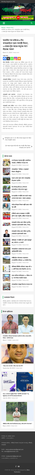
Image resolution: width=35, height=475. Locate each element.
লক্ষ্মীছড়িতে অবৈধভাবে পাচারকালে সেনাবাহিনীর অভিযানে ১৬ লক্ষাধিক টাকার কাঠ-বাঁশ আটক (22, 260)
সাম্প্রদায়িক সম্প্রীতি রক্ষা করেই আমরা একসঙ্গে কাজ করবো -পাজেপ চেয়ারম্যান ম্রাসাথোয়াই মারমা (21, 198)
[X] (8, 58)
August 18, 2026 (16, 271)
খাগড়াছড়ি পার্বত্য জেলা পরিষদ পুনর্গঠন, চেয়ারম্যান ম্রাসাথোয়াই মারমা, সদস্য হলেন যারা (21, 224)
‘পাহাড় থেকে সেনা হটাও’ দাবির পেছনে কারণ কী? (13, 366)
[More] (19, 58)
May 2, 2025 (6, 426)
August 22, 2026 (16, 183)
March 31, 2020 (7, 52)
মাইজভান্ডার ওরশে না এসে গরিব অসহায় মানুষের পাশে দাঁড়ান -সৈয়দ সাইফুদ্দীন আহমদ (18, 139)
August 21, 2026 (16, 191)
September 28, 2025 (9, 368)
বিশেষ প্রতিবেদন (8, 311)
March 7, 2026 (7, 340)
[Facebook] (4, 58)
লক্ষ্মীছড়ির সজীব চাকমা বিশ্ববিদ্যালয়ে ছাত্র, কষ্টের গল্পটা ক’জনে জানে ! (17, 423)
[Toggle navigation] (3, 23)
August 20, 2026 (16, 218)
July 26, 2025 (7, 398)
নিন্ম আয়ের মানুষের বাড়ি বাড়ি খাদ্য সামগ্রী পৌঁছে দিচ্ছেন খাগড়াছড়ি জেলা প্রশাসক (17, 146)
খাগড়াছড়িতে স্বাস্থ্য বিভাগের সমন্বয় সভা (22, 284)
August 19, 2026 (16, 245)
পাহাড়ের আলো (16, 52)
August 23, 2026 (16, 165)
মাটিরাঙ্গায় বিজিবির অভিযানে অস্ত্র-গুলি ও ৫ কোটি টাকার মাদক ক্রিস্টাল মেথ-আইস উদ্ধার (22, 269)
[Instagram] (15, 58)
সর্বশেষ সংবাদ (8, 156)
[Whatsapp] (12, 58)
